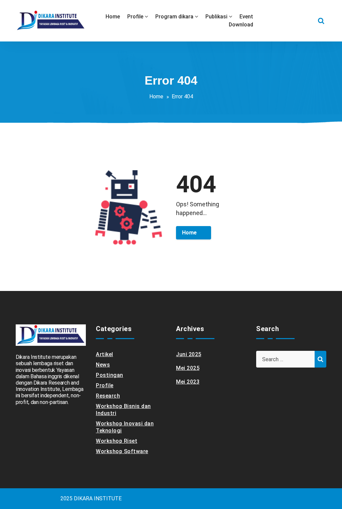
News (103, 365)
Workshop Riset (116, 441)
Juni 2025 (188, 354)
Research (108, 396)
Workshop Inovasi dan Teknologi (125, 427)
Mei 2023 (187, 382)
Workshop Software (122, 451)
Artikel (104, 354)
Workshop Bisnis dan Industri (123, 409)
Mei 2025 (187, 368)
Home (156, 96)
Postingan (109, 375)
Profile (105, 385)
